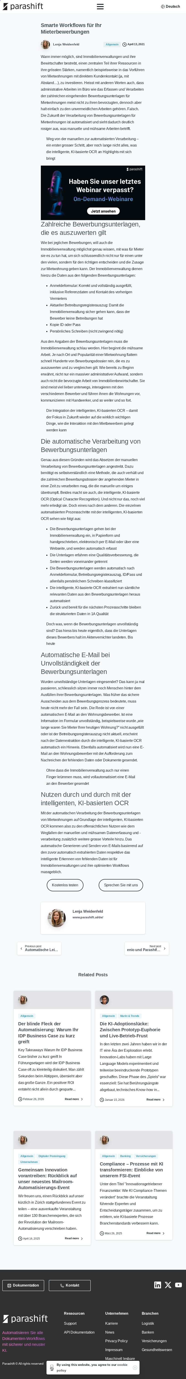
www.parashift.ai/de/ (88, 917)
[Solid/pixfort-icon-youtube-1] (178, 1284)
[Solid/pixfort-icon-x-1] (168, 1284)
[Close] (135, 1367)
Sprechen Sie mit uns (121, 885)
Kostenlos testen (65, 885)
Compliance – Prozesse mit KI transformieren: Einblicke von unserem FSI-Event (131, 1169)
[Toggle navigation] (100, 6)
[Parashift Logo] (25, 1318)
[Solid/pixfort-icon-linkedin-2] (157, 1284)
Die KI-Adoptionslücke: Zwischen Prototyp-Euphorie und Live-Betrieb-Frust (130, 1029)
